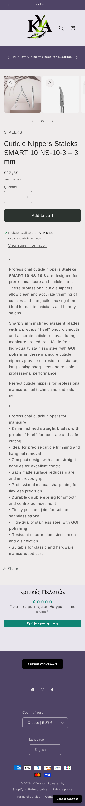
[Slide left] (32, 120)
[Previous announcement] (8, 5)
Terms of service (28, 796)
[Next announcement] (77, 5)
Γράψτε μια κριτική (42, 623)
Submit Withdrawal (42, 664)
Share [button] (13, 569)
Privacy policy (63, 789)
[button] (10, 28)
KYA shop (40, 783)
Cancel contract (67, 798)
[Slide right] (52, 120)
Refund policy (38, 789)
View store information (27, 245)
